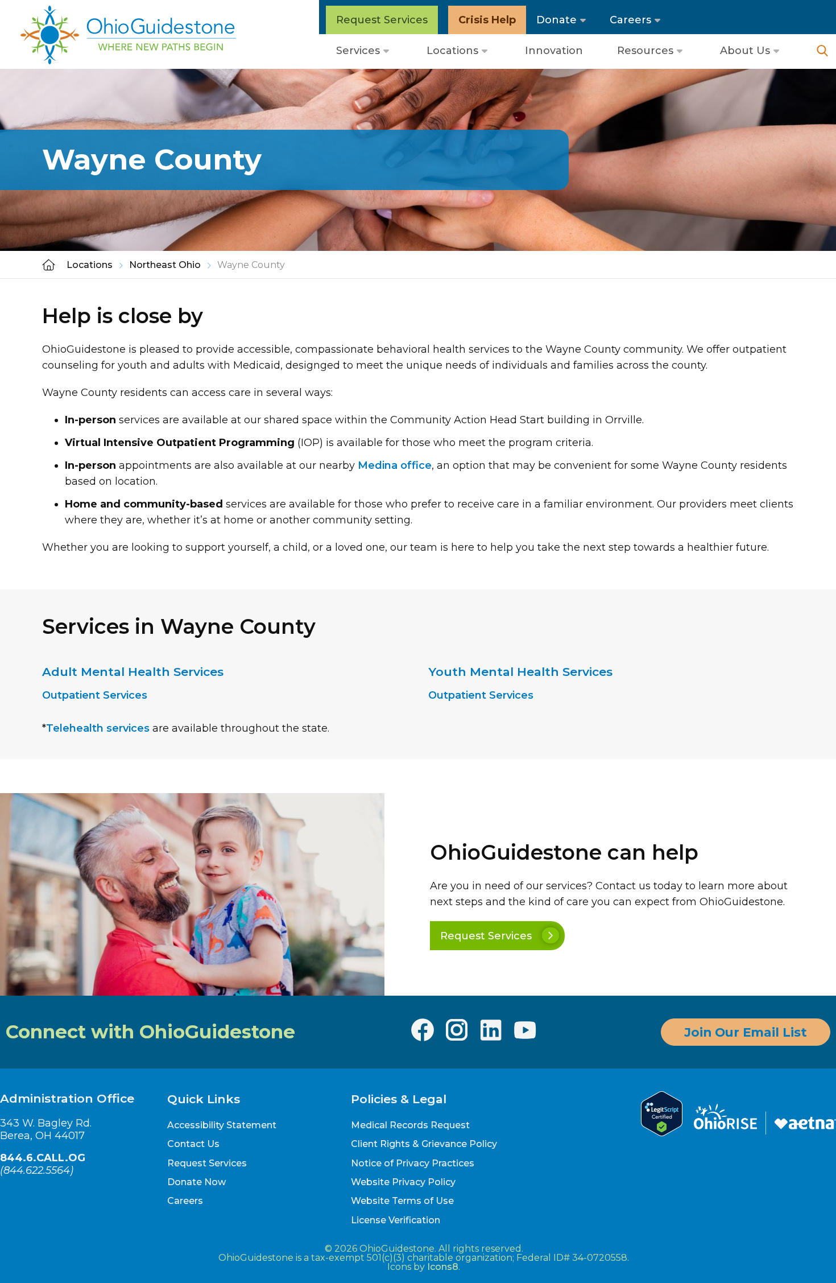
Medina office (395, 465)
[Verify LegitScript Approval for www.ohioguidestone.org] (661, 1133)
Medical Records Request (410, 1125)
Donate (556, 20)
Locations (452, 51)
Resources (645, 51)
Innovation (554, 51)
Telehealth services (98, 728)
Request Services (382, 20)
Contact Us (193, 1143)
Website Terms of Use (402, 1200)
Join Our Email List (745, 1032)
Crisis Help (487, 20)
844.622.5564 (36, 1170)
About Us (745, 51)
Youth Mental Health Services (520, 672)
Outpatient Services (94, 695)
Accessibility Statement (221, 1125)
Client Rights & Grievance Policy (424, 1143)
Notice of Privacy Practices (412, 1163)
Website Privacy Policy (403, 1182)
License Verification (395, 1220)
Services (358, 51)
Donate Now (196, 1182)
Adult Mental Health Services (133, 672)
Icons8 (442, 1266)
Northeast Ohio (165, 264)
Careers (630, 20)
